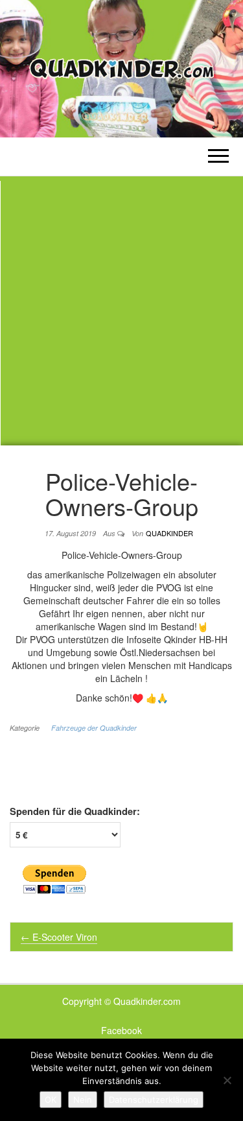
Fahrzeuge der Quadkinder (94, 728)
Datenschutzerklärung (153, 1099)
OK (50, 1099)
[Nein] (226, 1080)
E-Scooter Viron (59, 936)
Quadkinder (169, 533)
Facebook (121, 1030)
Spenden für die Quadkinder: (75, 811)
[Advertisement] (121, 310)
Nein (82, 1099)
